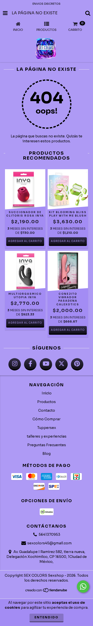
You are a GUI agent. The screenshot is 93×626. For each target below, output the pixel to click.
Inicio (47, 393)
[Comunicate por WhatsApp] (83, 586)
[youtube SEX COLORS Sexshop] (46, 364)
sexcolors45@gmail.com (49, 543)
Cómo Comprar (46, 419)
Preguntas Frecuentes (46, 445)
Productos (46, 402)
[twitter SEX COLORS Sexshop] (61, 364)
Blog (46, 453)
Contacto (46, 410)
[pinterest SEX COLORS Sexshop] (77, 364)
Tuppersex (46, 427)
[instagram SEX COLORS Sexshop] (14, 364)
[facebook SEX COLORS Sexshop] (30, 364)
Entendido (46, 617)
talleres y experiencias (46, 436)
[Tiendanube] (46, 591)
